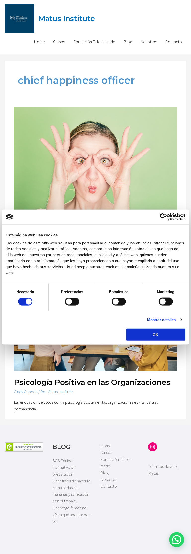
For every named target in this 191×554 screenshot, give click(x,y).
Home (39, 41)
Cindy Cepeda (25, 391)
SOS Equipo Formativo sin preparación (64, 467)
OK (155, 334)
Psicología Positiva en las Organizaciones (92, 382)
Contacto (173, 41)
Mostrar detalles (161, 320)
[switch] (72, 302)
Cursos (59, 41)
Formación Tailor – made (94, 41)
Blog (128, 41)
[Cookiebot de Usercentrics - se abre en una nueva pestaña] (163, 217)
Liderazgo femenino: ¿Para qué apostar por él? (71, 514)
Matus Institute (66, 18)
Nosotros (148, 41)
